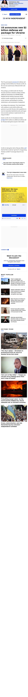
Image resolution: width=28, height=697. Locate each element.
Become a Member (15, 14)
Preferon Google (8, 38)
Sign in (18, 269)
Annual (14, 205)
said (25, 148)
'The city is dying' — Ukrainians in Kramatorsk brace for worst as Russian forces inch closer (12, 352)
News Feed (4, 25)
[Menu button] (26, 14)
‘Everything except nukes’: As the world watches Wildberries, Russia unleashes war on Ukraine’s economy (13, 400)
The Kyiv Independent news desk (11, 42)
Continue (14, 215)
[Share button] (25, 38)
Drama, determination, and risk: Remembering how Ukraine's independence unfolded (11, 424)
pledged (3, 119)
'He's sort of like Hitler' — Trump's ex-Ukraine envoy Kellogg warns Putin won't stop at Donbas (13, 376)
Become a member (14, 265)
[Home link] (14, 18)
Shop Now (14, 9)
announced (15, 82)
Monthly (6, 205)
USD (23, 205)
